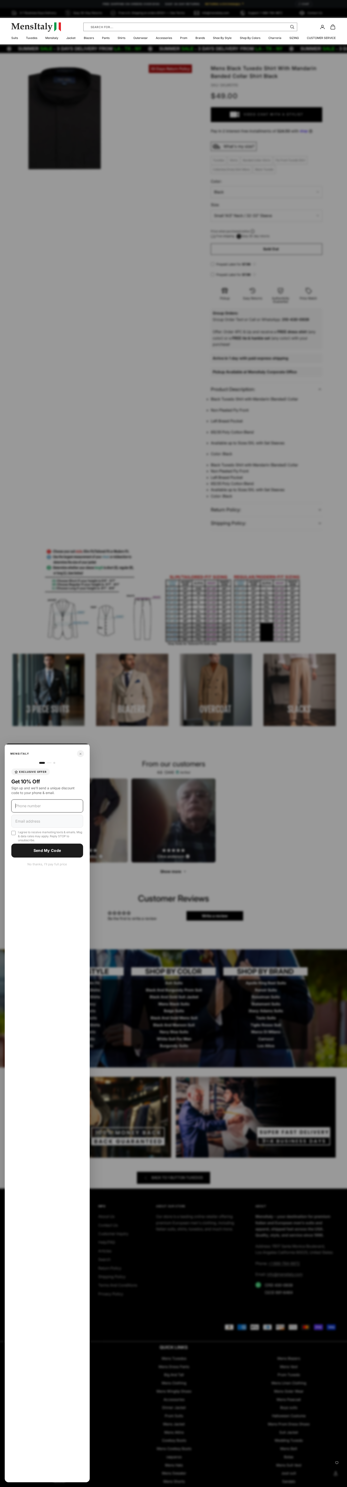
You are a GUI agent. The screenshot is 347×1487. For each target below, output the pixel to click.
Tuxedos (31, 38)
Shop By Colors (250, 38)
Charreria (274, 38)
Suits (14, 38)
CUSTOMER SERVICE (321, 38)
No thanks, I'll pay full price (47, 864)
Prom (183, 38)
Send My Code (47, 850)
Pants (106, 38)
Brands (200, 38)
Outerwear (140, 38)
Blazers (89, 38)
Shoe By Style (222, 38)
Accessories (164, 38)
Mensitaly (51, 38)
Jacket (71, 38)
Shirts (121, 38)
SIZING (294, 38)
